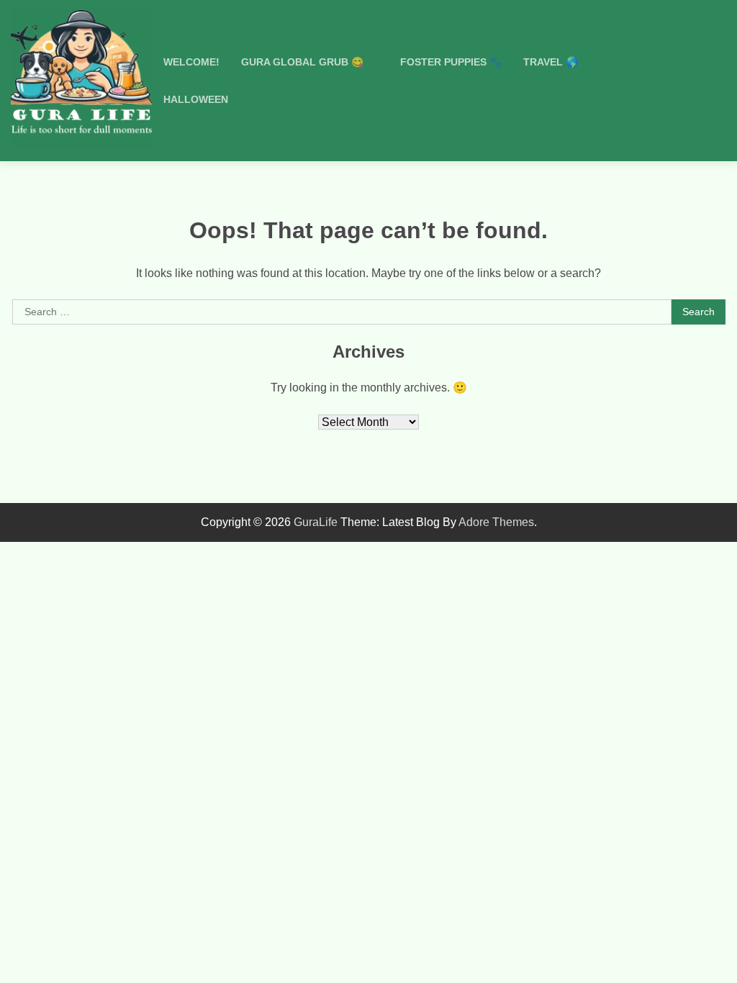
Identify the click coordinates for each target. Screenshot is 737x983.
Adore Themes (496, 522)
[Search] (708, 80)
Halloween (195, 99)
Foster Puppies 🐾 (451, 62)
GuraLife (316, 522)
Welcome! (191, 62)
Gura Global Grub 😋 (302, 62)
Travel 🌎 (550, 62)
